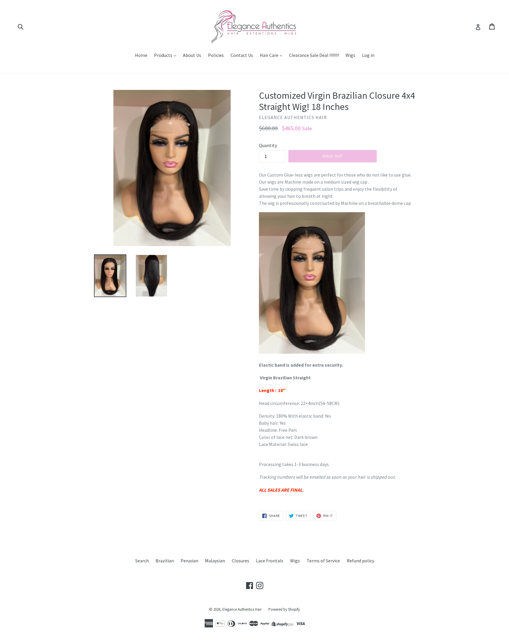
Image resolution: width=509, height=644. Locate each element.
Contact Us (242, 55)
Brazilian (165, 561)
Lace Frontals (269, 561)
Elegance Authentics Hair (242, 609)
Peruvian (189, 561)
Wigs (350, 55)
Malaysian (215, 561)
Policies (216, 55)
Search (142, 561)
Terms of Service (323, 561)
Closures (240, 561)
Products (163, 55)
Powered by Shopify (284, 609)
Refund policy (360, 561)
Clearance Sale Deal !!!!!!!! (314, 55)
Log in (368, 55)
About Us (192, 55)
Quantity (268, 145)
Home (141, 55)
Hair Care (269, 55)
